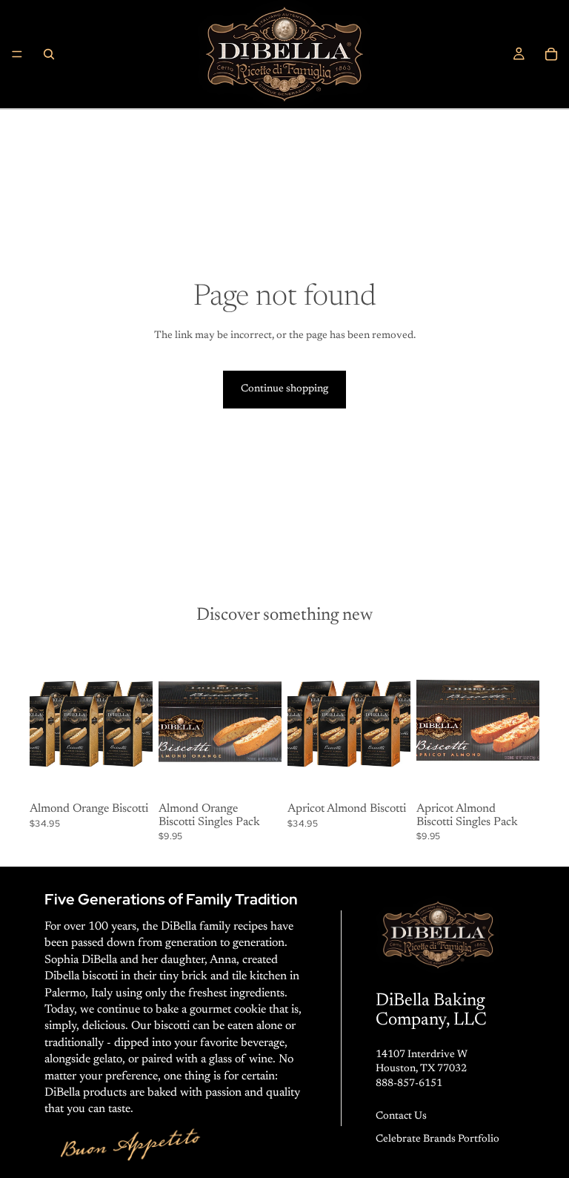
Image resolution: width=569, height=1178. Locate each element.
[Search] (49, 54)
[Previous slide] (46, 720)
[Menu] (17, 54)
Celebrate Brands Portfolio (437, 1139)
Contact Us (401, 1116)
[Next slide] (136, 720)
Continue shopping (284, 389)
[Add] (129, 774)
